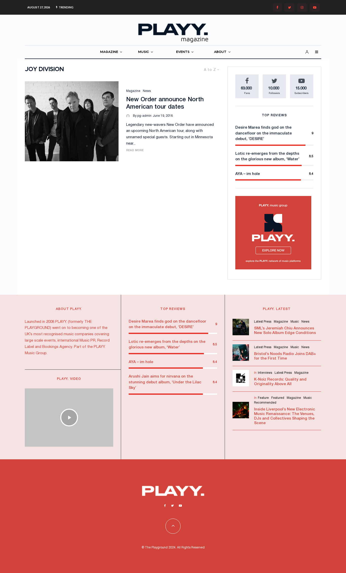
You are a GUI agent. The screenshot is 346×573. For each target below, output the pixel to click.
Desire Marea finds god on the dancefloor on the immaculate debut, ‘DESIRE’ (263, 133)
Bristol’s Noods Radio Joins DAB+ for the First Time (285, 356)
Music (295, 321)
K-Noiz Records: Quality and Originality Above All (280, 382)
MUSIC (143, 52)
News (147, 91)
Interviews (265, 372)
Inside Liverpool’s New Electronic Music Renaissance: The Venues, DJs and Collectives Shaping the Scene (284, 416)
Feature (263, 398)
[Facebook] (277, 7)
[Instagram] (302, 7)
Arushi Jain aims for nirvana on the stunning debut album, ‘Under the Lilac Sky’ (165, 382)
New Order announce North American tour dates (165, 103)
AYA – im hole (247, 174)
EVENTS (182, 52)
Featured (277, 398)
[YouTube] (315, 7)
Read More (135, 150)
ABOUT (220, 52)
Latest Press (262, 321)
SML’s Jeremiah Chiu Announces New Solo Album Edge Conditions (285, 331)
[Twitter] (289, 7)
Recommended (265, 402)
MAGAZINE (109, 52)
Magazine (133, 91)
